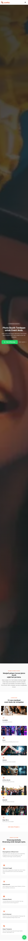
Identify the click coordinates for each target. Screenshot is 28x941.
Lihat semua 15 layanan (13, 826)
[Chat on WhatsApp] (24, 937)
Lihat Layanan (22, 342)
